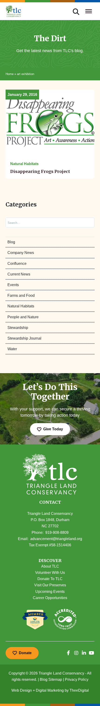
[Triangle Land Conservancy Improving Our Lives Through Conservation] (13, 11)
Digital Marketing (50, 690)
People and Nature (23, 317)
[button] (50, 560)
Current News (18, 274)
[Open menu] (88, 11)
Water (12, 349)
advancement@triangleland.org (56, 539)
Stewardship (17, 328)
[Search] (87, 222)
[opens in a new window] (68, 653)
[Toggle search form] (76, 11)
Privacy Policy (76, 679)
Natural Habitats (20, 306)
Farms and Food (21, 295)
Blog (11, 242)
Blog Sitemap (51, 679)
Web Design (21, 690)
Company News (20, 253)
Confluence (17, 264)
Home (9, 74)
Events (13, 285)
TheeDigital (79, 690)
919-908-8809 (57, 532)
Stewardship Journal (24, 338)
